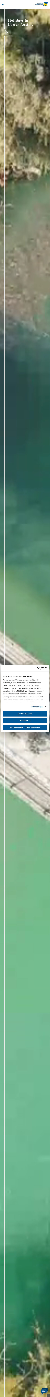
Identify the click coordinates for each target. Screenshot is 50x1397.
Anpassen (24, 721)
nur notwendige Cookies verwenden (25, 727)
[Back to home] (41, 4)
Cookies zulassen (25, 714)
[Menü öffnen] (2, 4)
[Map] (6, 4)
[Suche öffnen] (10, 4)
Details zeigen (37, 707)
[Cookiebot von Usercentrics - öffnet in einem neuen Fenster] (37, 668)
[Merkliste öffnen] (8, 4)
